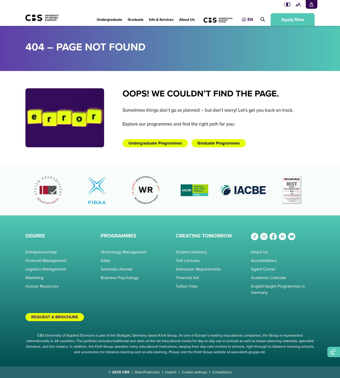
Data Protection (147, 372)
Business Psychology (120, 277)
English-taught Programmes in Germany (278, 289)
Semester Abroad (116, 269)
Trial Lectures (188, 260)
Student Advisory (191, 252)
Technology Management (123, 252)
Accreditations (264, 260)
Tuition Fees (187, 286)
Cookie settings (194, 372)
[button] (109, 17)
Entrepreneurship (41, 252)
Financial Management (45, 260)
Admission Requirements (198, 269)
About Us (259, 252)
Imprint (170, 372)
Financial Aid (187, 277)
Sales (105, 260)
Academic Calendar (268, 277)
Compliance (222, 372)
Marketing (34, 277)
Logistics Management (45, 269)
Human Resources (42, 286)
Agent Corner (263, 269)
